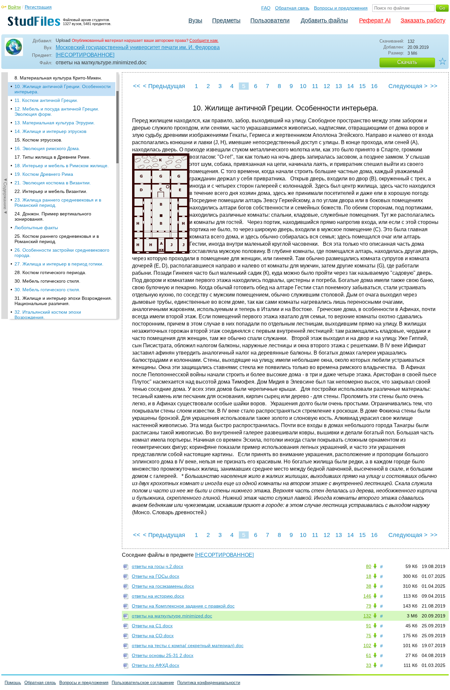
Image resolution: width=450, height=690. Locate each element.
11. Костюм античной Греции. (46, 100)
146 (367, 596)
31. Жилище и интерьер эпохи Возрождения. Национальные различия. (63, 301)
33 (368, 665)
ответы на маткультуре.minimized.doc (172, 615)
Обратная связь (292, 8)
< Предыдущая (164, 86)
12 (326, 86)
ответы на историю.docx (158, 596)
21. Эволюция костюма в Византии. (52, 182)
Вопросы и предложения (341, 8)
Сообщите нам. (203, 41)
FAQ (265, 8)
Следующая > (408, 86)
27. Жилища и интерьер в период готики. (58, 264)
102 (367, 645)
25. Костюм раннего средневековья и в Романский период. (56, 239)
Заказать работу (423, 20)
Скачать (407, 62)
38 (368, 586)
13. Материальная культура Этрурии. (54, 122)
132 (367, 615)
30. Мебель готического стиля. (47, 281)
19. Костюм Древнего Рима (43, 174)
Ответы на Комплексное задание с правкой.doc (183, 606)
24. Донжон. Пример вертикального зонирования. (52, 216)
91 (368, 625)
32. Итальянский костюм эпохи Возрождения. (47, 314)
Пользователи (270, 20)
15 (362, 86)
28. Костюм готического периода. (50, 272)
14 (350, 86)
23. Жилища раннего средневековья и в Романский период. (57, 202)
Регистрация (38, 7)
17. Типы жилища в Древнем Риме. (52, 157)
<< (136, 86)
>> (433, 86)
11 (315, 86)
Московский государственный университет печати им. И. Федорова (138, 47)
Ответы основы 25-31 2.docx (162, 655)
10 (303, 86)
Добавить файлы (324, 20)
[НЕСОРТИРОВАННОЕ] (85, 55)
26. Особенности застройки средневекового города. (61, 252)
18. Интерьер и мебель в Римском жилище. (61, 165)
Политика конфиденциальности (208, 682)
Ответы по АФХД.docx (155, 665)
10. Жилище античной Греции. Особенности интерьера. (62, 89)
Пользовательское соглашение (143, 682)
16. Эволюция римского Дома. (47, 148)
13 (338, 86)
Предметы (226, 20)
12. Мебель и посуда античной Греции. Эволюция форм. (56, 111)
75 (368, 635)
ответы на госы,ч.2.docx (157, 566)
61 (368, 655)
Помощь (13, 682)
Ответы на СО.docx (153, 635)
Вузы (195, 20)
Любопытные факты (36, 227)
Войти (14, 7)
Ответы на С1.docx (152, 625)
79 (368, 606)
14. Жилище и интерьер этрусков (50, 131)
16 (374, 86)
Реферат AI (375, 20)
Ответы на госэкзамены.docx (163, 586)
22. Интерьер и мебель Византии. (50, 191)
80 (368, 566)
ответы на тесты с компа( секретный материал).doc (187, 645)
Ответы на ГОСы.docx (155, 576)
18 (368, 576)
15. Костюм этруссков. (38, 139)
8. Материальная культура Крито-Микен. (58, 77)
